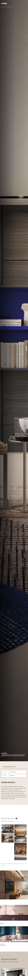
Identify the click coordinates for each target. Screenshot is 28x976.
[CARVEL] (7, 828)
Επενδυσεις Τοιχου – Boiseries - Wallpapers (13, 755)
